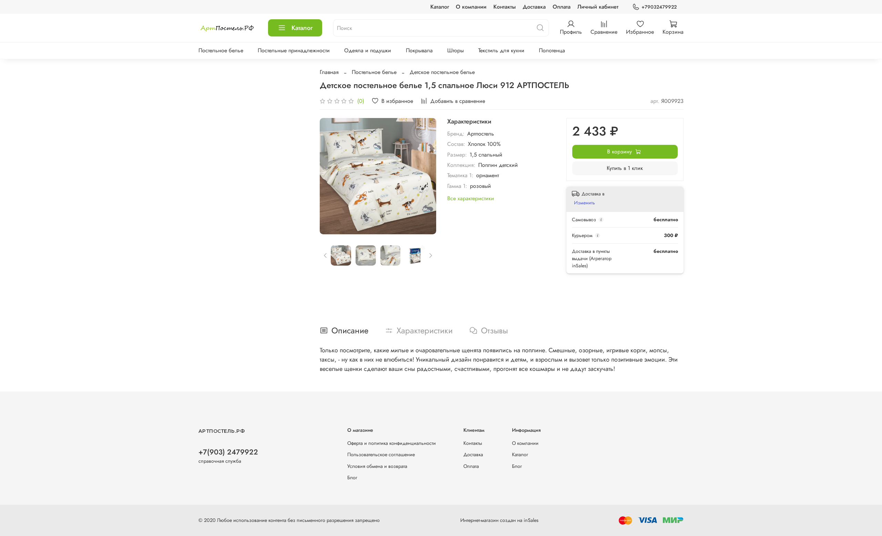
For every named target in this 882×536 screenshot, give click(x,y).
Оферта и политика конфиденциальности (391, 443)
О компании (471, 7)
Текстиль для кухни (501, 50)
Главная (329, 72)
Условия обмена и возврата (377, 466)
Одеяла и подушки (367, 50)
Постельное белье (220, 50)
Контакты (504, 7)
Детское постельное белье (442, 72)
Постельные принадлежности (294, 50)
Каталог (439, 7)
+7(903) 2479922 (228, 452)
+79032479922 (659, 6)
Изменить (584, 203)
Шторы (455, 50)
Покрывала (419, 50)
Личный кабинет (597, 7)
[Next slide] (425, 176)
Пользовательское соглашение (381, 454)
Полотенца (552, 50)
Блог (352, 477)
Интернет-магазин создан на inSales (499, 520)
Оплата (562, 7)
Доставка (534, 7)
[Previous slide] (330, 176)
